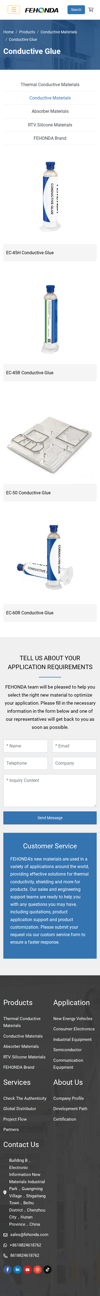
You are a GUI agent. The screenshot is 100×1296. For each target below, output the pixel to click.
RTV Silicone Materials (50, 125)
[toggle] (14, 10)
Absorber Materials (50, 111)
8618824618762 (24, 1255)
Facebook (7, 1269)
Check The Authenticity (24, 1098)
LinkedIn (17, 1269)
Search (76, 10)
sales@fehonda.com (29, 1234)
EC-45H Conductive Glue (30, 252)
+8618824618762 (25, 1245)
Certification (64, 1119)
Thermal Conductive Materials (50, 84)
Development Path (70, 1108)
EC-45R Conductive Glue (29, 372)
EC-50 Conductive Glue (28, 492)
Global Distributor (19, 1108)
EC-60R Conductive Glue (29, 612)
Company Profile (68, 1098)
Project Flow (15, 1119)
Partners (11, 1129)
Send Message (50, 818)
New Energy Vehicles (72, 1018)
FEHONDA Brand (50, 138)
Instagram (37, 1269)
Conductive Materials (50, 98)
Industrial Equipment (72, 1039)
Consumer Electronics (74, 1028)
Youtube (27, 1269)
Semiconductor (67, 1049)
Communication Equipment (68, 1064)
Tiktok (47, 1269)
